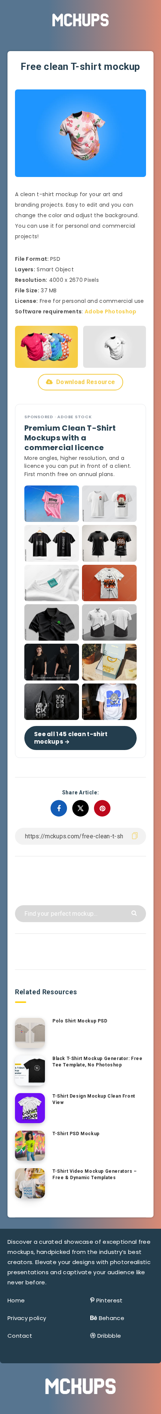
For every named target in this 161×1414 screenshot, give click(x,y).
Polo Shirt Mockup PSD (79, 1021)
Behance (111, 1318)
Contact (19, 1336)
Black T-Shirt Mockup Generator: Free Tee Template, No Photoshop (97, 1062)
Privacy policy (26, 1318)
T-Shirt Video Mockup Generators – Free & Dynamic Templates (94, 1174)
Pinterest (109, 1300)
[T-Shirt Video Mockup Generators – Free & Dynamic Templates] (30, 1183)
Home (16, 1300)
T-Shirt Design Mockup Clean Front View (93, 1099)
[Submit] (135, 912)
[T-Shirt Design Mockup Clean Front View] (30, 1108)
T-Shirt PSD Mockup (76, 1133)
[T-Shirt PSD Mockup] (30, 1146)
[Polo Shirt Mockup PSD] (30, 1033)
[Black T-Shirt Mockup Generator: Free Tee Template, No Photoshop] (30, 1071)
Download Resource (85, 382)
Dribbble (109, 1336)
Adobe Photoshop (111, 311)
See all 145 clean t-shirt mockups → (71, 738)
